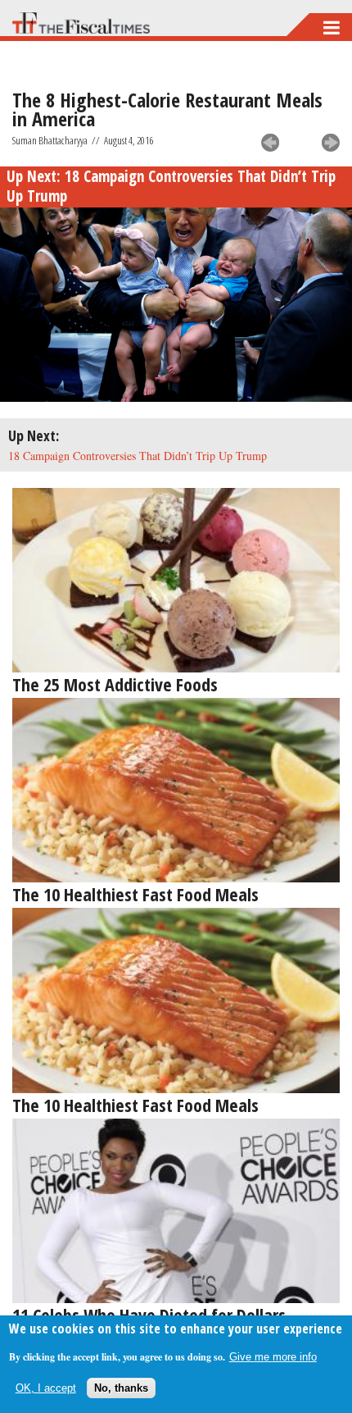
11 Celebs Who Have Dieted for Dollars (149, 1314)
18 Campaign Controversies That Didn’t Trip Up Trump (171, 186)
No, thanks (121, 1388)
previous (270, 143)
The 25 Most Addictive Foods (115, 684)
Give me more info (273, 1357)
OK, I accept (46, 1388)
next (331, 143)
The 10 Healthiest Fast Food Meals (135, 894)
